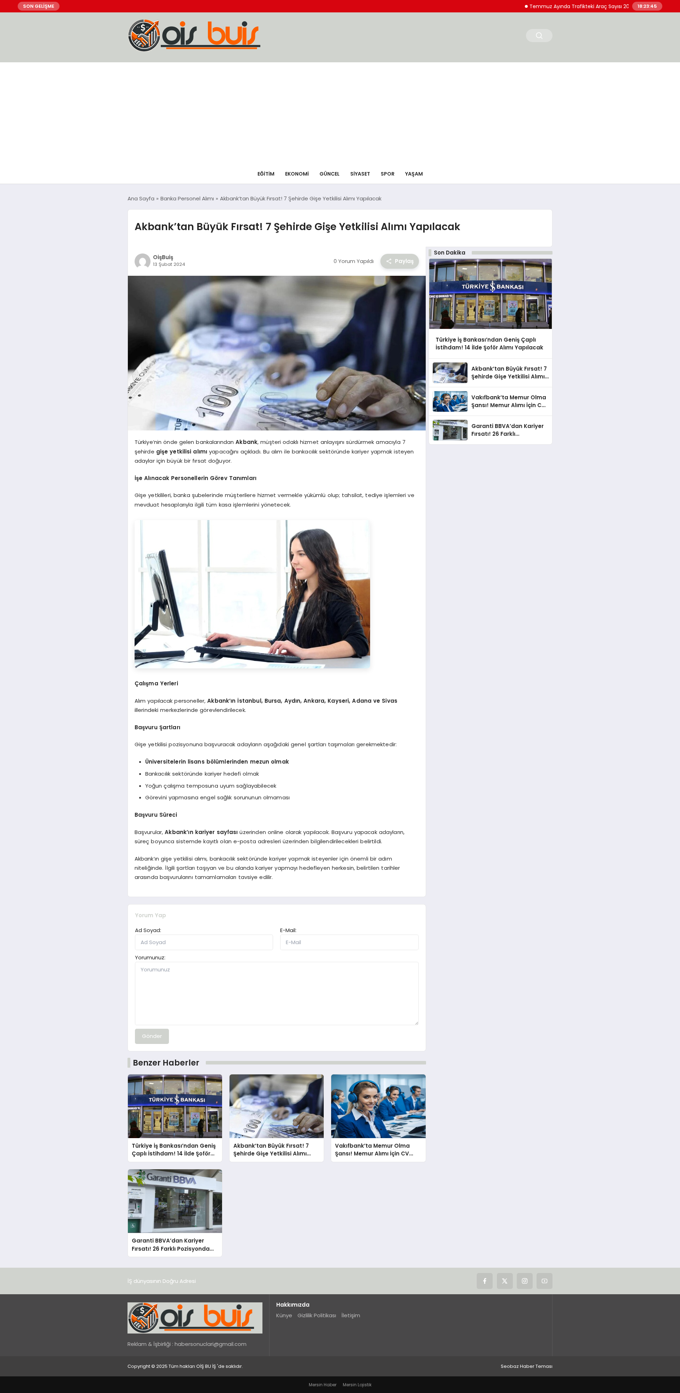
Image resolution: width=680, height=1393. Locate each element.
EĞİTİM (265, 173)
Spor (388, 173)
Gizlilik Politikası (317, 1315)
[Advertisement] (340, 111)
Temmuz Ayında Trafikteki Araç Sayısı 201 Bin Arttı (558, 6)
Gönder (152, 1036)
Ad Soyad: (148, 930)
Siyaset (360, 173)
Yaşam (414, 173)
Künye (284, 1315)
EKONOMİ (297, 173)
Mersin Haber (322, 1385)
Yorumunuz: (150, 957)
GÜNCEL (329, 173)
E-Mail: (288, 930)
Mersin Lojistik (357, 1385)
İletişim (350, 1315)
